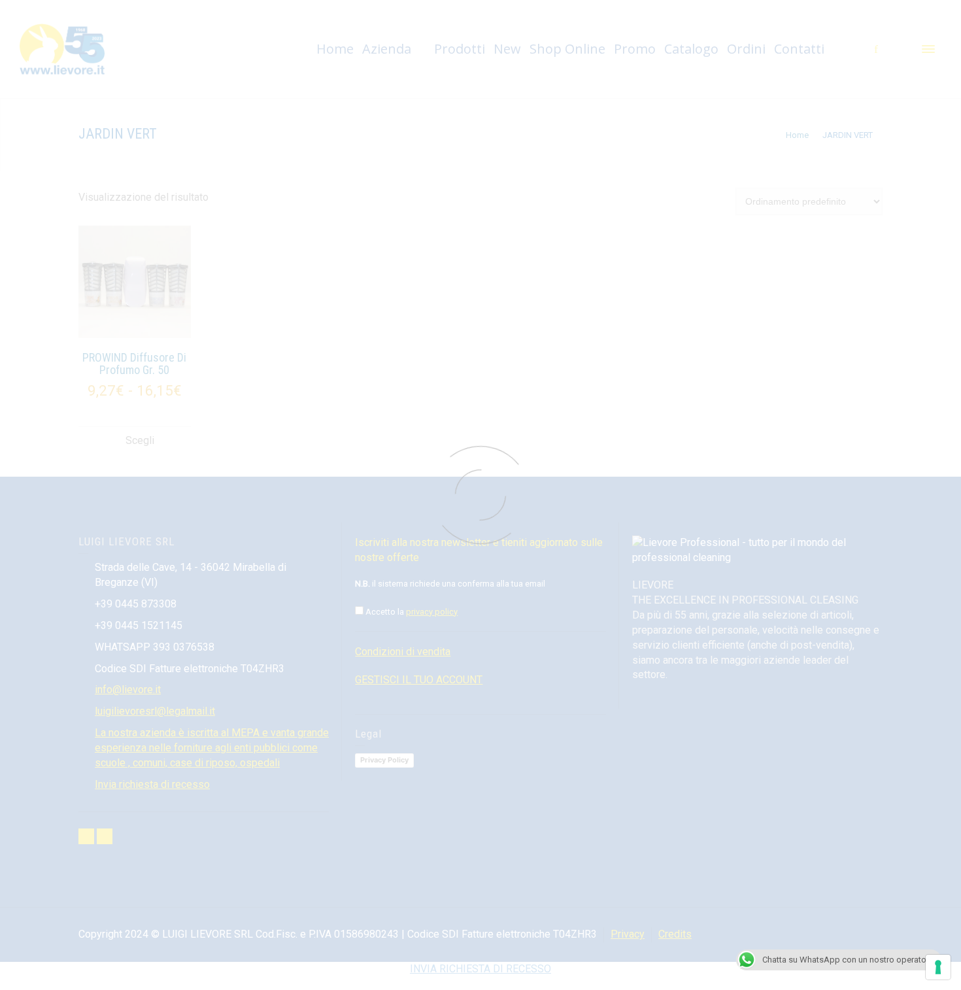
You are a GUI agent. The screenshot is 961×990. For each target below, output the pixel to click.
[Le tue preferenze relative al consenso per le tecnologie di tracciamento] (938, 967)
